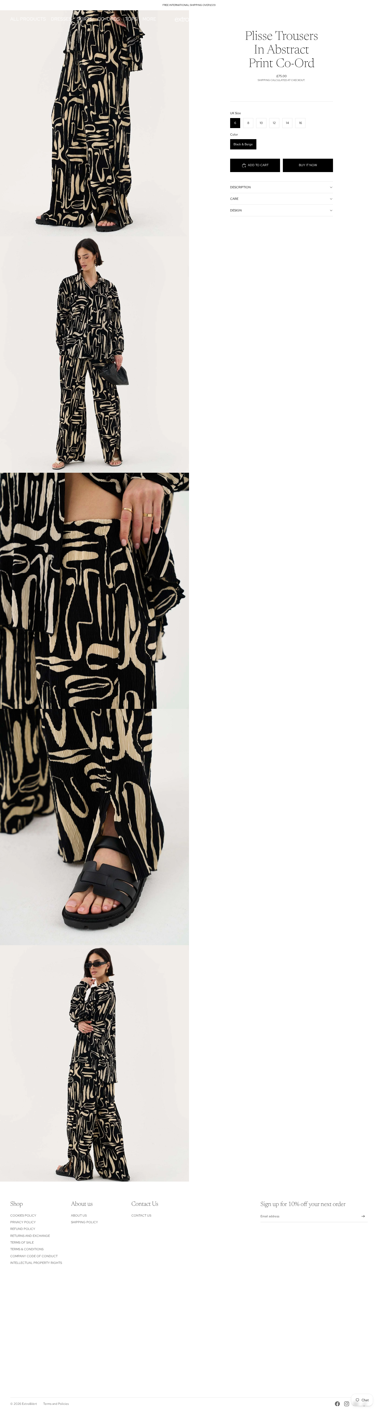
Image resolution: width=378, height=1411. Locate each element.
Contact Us (141, 1215)
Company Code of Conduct (34, 1256)
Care (234, 199)
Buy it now (308, 165)
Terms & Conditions (26, 1249)
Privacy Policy (23, 1222)
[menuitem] (149, 19)
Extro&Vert (29, 1404)
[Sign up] (363, 1216)
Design (236, 210)
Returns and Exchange (30, 1236)
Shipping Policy (84, 1222)
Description (240, 187)
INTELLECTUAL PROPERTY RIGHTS (36, 1263)
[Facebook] (337, 1404)
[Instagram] (347, 1404)
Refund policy (22, 1229)
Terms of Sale (22, 1242)
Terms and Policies (56, 1404)
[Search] (340, 19)
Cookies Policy (23, 1215)
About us (79, 1215)
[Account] (350, 19)
